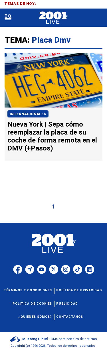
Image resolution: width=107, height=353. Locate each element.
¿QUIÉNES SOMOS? (35, 317)
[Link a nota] (53, 80)
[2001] (53, 17)
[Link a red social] (17, 269)
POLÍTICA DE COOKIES (32, 303)
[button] (8, 18)
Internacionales (28, 114)
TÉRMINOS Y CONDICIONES (28, 290)
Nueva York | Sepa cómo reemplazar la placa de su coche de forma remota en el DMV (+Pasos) (52, 136)
